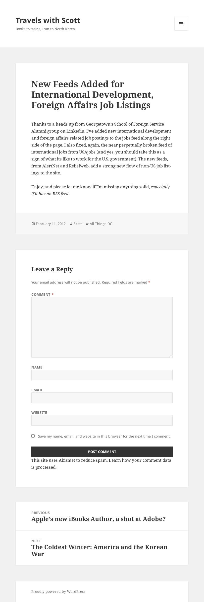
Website (39, 412)
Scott (78, 223)
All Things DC (101, 223)
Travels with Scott (48, 20)
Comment (42, 294)
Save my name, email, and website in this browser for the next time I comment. (104, 436)
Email (37, 389)
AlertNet (50, 166)
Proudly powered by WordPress (58, 591)
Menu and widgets (181, 30)
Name (36, 367)
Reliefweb (79, 166)
